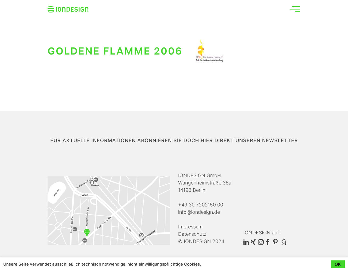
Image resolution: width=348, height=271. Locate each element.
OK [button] (338, 264)
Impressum (190, 226)
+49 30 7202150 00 (200, 205)
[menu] (295, 9)
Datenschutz (192, 234)
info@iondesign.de (199, 212)
